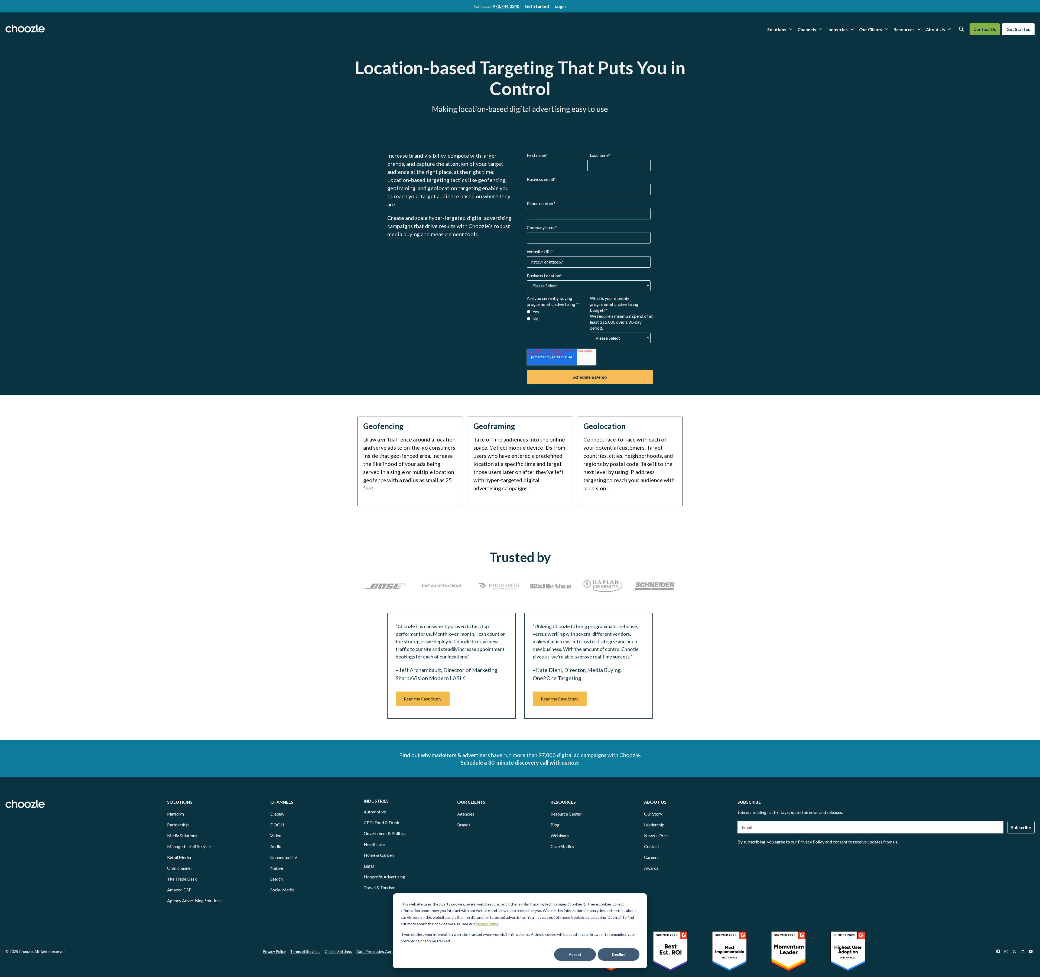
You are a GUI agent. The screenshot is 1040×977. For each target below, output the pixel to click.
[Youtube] (1030, 951)
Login (560, 6)
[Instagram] (1006, 951)
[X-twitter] (1014, 951)
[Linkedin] (1022, 951)
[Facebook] (998, 951)
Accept (575, 954)
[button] (423, 699)
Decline (618, 954)
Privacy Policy (487, 923)
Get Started (537, 6)
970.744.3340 (506, 6)
